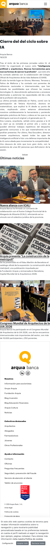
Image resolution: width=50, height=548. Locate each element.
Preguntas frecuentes (14, 468)
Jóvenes (8, 440)
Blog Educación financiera (16, 403)
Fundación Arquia (12, 393)
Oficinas (8, 463)
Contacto (8, 459)
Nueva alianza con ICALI (15, 205)
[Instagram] (27, 373)
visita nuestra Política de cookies (27, 539)
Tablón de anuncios (13, 483)
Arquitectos (9, 426)
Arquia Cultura (11, 407)
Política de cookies (11, 512)
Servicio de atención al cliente (18, 478)
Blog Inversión (11, 398)
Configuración (7, 543)
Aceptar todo (22, 543)
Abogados (9, 431)
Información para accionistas (17, 383)
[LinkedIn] (22, 373)
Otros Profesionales (13, 445)
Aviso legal (8, 507)
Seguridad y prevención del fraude (20, 473)
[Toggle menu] (45, 4)
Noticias (8, 412)
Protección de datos (12, 516)
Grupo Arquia (10, 388)
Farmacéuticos (11, 435)
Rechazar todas (38, 543)
